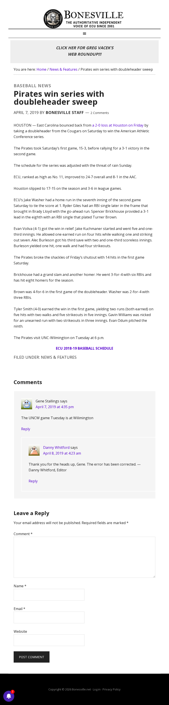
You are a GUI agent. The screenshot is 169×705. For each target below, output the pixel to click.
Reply (25, 428)
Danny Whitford (56, 447)
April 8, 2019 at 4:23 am (62, 453)
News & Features (59, 357)
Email (19, 608)
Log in (97, 689)
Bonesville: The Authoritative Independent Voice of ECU (84, 19)
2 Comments (99, 113)
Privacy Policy (112, 689)
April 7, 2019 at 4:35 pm (55, 406)
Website (20, 631)
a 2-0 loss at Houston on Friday (117, 125)
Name (20, 586)
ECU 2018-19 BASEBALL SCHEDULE (84, 348)
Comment (23, 533)
